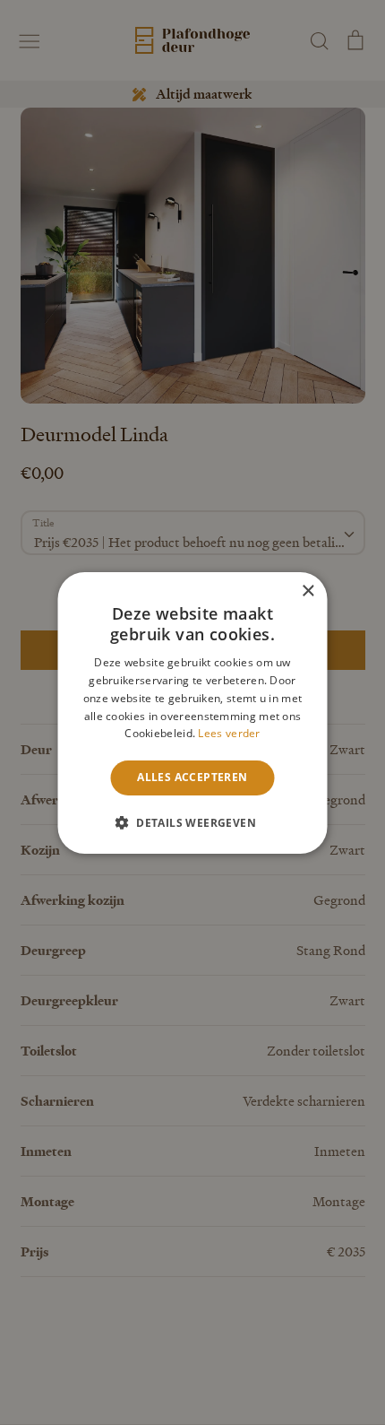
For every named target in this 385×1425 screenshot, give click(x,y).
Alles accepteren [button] (192, 777)
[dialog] (192, 712)
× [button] (307, 590)
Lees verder (229, 733)
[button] (192, 822)
